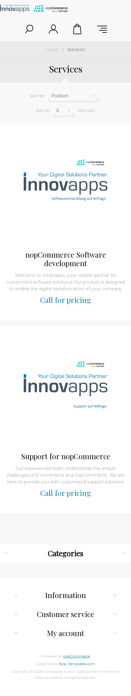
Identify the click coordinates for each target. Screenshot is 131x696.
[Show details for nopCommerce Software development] (65, 184)
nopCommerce (76, 656)
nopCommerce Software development (65, 258)
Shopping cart (78, 29)
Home (52, 49)
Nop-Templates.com (77, 663)
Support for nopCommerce (65, 456)
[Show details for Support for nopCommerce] (65, 386)
